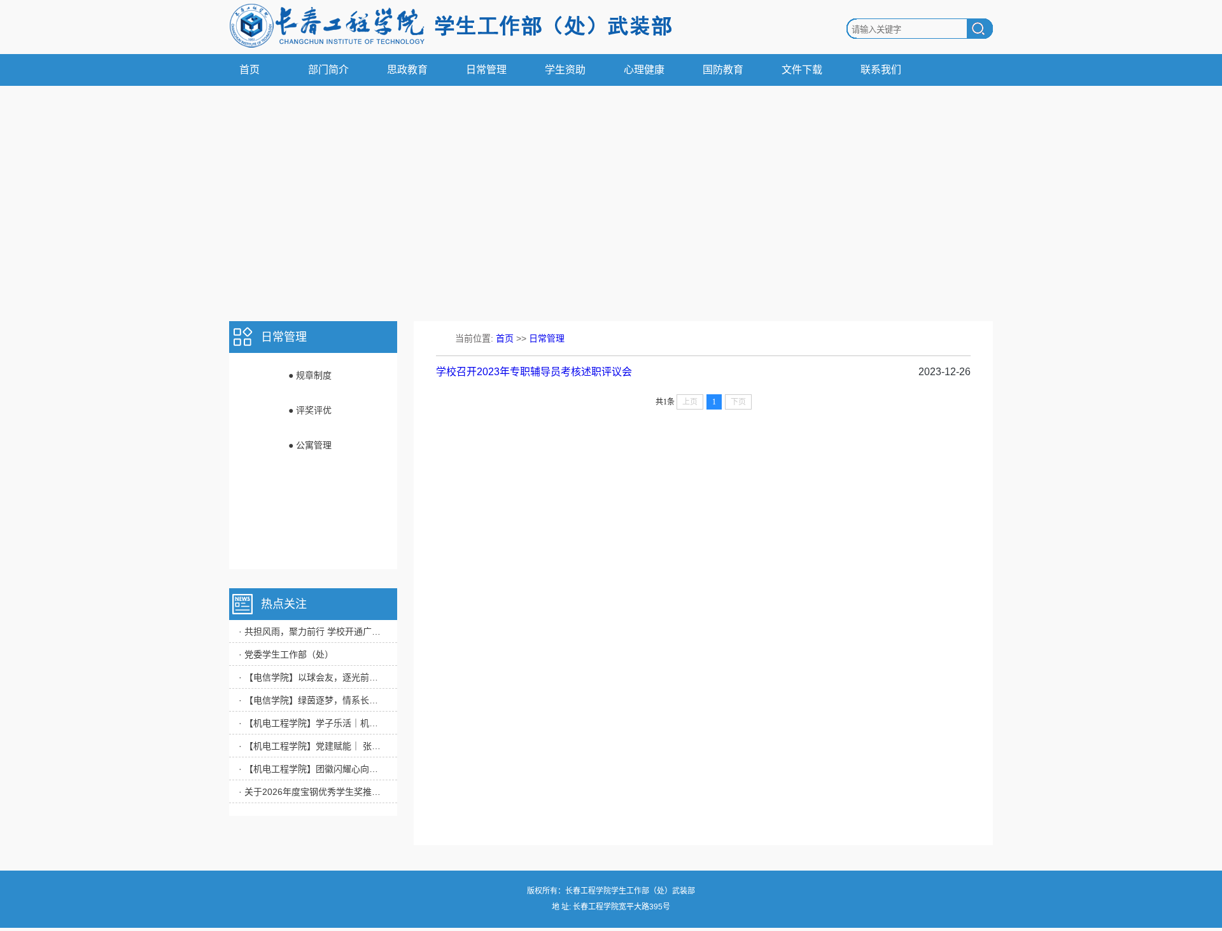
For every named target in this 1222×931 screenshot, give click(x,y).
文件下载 (802, 69)
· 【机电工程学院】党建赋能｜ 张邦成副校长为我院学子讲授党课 (312, 746)
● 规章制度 (310, 375)
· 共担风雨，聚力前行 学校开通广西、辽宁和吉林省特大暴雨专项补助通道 (312, 631)
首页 (249, 69)
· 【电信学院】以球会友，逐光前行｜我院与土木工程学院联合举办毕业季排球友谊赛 (312, 677)
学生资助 (565, 69)
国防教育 (723, 69)
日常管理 (486, 69)
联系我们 (880, 69)
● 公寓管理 (310, 445)
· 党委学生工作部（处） (286, 654)
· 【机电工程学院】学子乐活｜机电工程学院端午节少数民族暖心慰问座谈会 (312, 723)
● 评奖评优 (310, 410)
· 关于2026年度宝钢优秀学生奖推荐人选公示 (312, 792)
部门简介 (328, 69)
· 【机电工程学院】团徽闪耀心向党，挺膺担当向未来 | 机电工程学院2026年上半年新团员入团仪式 (312, 769)
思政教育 (407, 69)
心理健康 (644, 69)
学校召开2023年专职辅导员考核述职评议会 (534, 371)
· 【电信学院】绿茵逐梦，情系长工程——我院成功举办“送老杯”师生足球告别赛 (312, 700)
